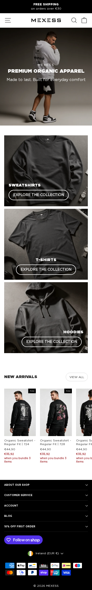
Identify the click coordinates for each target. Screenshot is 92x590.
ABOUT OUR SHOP (16, 484)
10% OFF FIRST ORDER (19, 526)
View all (76, 377)
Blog (8, 515)
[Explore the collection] (46, 170)
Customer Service (18, 495)
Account (11, 505)
